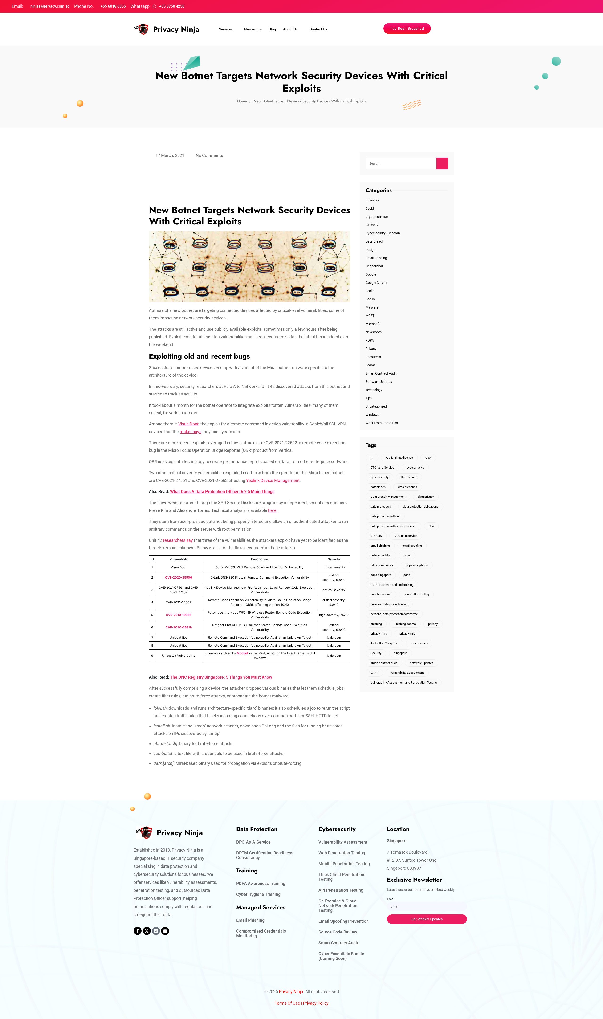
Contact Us (318, 29)
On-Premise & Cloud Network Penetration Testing (337, 905)
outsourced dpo (381, 555)
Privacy (371, 349)
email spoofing (412, 545)
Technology (374, 390)
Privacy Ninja (176, 29)
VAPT (374, 672)
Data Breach (375, 241)
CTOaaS (372, 225)
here (272, 510)
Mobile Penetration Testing (344, 863)
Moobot (242, 653)
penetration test (381, 594)
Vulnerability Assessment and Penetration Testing (404, 682)
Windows (372, 414)
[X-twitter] (147, 931)
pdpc (406, 575)
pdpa (407, 555)
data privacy (426, 496)
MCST (370, 316)
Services (225, 29)
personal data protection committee (394, 614)
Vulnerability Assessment (342, 842)
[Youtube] (165, 931)
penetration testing (416, 594)
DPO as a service (405, 536)
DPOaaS (376, 536)
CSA (428, 457)
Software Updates (379, 381)
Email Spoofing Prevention (343, 921)
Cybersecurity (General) (383, 233)
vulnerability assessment (407, 672)
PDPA (370, 340)
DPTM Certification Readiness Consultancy (264, 855)
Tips (369, 398)
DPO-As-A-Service (253, 842)
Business (372, 200)
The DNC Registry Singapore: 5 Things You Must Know (221, 677)
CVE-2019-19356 (178, 615)
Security (376, 653)
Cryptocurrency (377, 217)
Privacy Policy (316, 1003)
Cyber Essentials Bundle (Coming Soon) (341, 956)
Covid (370, 208)
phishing (376, 624)
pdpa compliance (382, 565)
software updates (421, 663)
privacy (433, 624)
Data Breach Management (388, 496)
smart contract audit (384, 663)
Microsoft (373, 324)
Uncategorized (376, 406)
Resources (373, 357)
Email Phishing (376, 258)
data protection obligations (420, 506)
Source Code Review (337, 931)
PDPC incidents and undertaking (392, 585)
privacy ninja (379, 633)
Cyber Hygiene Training (258, 894)
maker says (190, 431)
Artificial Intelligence (399, 457)
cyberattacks (415, 467)
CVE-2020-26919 (179, 627)
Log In (370, 299)
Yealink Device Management (273, 480)
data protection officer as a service (393, 526)
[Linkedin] (156, 931)
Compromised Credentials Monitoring (261, 933)
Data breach (409, 477)
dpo (431, 526)
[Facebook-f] (138, 931)
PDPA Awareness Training (260, 883)
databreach (378, 487)
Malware (372, 307)
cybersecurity (379, 477)
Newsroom (253, 29)
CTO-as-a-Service (382, 467)
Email (391, 899)
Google (371, 274)
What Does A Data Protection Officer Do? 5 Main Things (222, 491)
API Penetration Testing (340, 890)
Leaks (370, 291)
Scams (370, 365)
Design (370, 250)
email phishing (380, 545)
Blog (272, 29)
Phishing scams (405, 624)
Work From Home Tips (382, 423)
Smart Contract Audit (381, 373)
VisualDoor (188, 423)
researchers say (178, 540)
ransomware (419, 643)
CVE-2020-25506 (178, 577)
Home (242, 101)
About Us (290, 29)
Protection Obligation (384, 643)
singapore (400, 653)
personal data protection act (389, 604)
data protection (381, 506)
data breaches (407, 487)
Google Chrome (377, 283)
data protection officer (385, 516)
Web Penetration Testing (341, 852)
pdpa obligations (417, 565)
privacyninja (407, 633)
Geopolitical (374, 266)
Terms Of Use (287, 1003)
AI (372, 457)
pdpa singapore (381, 575)
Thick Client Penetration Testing (341, 877)
